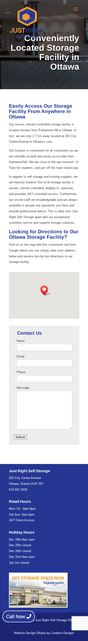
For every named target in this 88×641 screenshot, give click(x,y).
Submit (20, 437)
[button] (45, 290)
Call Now (15, 616)
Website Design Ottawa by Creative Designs (44, 633)
